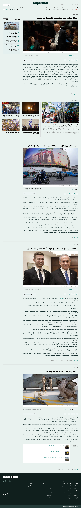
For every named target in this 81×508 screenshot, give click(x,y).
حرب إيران (67, 469)
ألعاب (16, 7)
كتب (51, 483)
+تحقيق (70, 498)
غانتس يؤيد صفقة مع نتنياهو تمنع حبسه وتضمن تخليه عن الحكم (63, 125)
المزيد (13, 7)
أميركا (52, 360)
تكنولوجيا (39, 7)
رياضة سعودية (76, 495)
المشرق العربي (75, 488)
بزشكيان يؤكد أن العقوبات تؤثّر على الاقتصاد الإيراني (11, 45)
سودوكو (50, 497)
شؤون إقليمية (75, 14)
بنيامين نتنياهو (61, 298)
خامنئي (71, 237)
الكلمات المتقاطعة (49, 495)
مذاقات (31, 483)
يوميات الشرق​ (34, 7)
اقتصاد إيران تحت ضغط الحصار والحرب (62, 371)
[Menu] (77, 7)
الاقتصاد (52, 7)
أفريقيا (70, 488)
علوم (44, 485)
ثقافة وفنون (47, 7)
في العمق (26, 7)
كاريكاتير (64, 485)
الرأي (55, 7)
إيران (67, 237)
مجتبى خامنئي (70, 207)
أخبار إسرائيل (70, 94)
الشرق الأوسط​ (62, 7)
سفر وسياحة (30, 485)
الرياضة (30, 7)
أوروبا (70, 485)
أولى (72, 469)
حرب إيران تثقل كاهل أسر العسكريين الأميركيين (12, 50)
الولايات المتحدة (69, 483)
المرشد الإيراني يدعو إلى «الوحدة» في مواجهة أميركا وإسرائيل (53, 145)
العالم (57, 7)
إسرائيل (57, 360)
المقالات (64, 483)
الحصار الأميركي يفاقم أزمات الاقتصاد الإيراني (12, 37)
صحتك (44, 483)
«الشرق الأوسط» (71, 55)
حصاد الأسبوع (69, 495)
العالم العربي (76, 483)
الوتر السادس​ (50, 485)
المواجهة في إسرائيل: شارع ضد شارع (13, 132)
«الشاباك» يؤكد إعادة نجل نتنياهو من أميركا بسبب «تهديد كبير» (11, 41)
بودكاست (19, 7)
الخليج (76, 485)
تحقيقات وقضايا (69, 497)
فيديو (23, 7)
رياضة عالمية (76, 498)
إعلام (51, 488)
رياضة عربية (76, 497)
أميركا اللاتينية (69, 490)
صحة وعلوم (43, 7)
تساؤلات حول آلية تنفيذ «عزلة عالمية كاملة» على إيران (54, 457)
